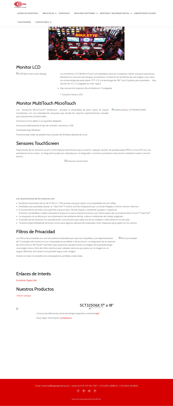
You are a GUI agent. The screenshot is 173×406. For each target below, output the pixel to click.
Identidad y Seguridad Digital (114, 13)
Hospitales (64, 13)
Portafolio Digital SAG (26, 280)
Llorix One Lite (77, 399)
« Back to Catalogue (23, 296)
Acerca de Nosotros (27, 13)
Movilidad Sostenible (84, 13)
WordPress (97, 399)
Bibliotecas (48, 13)
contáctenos (66, 318)
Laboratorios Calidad (145, 13)
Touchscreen (24, 22)
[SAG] (20, 4)
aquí (97, 313)
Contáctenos (42, 22)
